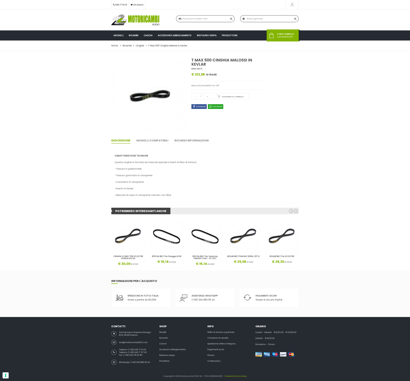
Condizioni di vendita (217, 338)
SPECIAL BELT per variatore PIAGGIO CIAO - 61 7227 (205, 257)
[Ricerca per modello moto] (231, 19)
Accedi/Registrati (292, 4)
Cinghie (140, 45)
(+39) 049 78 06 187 (133, 355)
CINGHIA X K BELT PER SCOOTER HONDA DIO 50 (128, 257)
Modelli (118, 35)
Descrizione (120, 140)
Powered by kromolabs (236, 376)
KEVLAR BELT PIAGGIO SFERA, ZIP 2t (243, 256)
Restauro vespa (207, 35)
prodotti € (285, 35)
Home (114, 45)
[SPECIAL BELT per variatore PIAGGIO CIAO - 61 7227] (205, 237)
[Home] (135, 19)
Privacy (210, 355)
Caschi (148, 35)
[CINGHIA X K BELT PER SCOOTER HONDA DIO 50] (128, 237)
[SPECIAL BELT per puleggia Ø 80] (166, 237)
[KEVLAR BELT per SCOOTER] (282, 237)
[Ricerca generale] (295, 19)
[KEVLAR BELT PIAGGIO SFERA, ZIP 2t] (243, 237)
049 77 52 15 (121, 4)
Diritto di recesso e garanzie (220, 332)
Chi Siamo (138, 4)
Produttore (229, 35)
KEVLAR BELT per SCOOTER (282, 256)
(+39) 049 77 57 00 (137, 352)
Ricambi (133, 35)
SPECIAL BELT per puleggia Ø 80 (166, 256)
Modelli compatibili (152, 140)
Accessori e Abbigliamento (175, 35)
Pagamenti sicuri (215, 349)
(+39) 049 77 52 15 (137, 349)
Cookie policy (214, 361)
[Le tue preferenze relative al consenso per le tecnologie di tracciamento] (6, 375)
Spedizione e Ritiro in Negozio (221, 343)
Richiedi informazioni (191, 140)
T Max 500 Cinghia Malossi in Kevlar (167, 45)
